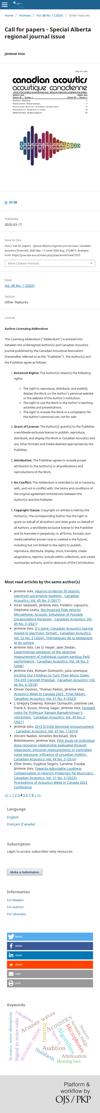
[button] (50, 937)
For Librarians (16, 914)
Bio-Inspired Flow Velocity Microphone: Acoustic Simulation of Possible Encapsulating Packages (48, 614)
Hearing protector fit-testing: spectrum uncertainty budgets (47, 593)
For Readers (15, 900)
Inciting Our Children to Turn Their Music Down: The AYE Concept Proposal (52, 677)
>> (39, 795)
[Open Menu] (4, 4)
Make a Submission (24, 872)
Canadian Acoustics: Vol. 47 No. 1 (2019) (47, 731)
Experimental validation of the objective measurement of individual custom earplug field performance (52, 656)
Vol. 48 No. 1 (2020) (50, 15)
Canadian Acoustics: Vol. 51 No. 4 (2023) (45, 698)
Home (9, 15)
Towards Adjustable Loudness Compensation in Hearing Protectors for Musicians (54, 770)
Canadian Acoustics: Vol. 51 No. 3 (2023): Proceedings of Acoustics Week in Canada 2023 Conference (50, 782)
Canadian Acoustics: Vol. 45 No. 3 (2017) (46, 598)
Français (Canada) (21, 824)
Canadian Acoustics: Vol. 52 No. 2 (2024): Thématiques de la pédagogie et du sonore (53, 638)
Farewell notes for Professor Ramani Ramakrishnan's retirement (54, 712)
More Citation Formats (23, 263)
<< (6, 795)
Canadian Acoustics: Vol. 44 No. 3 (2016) (45, 759)
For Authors (15, 907)
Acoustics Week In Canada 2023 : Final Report (50, 694)
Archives (25, 15)
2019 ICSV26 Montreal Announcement (64, 726)
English (13, 817)
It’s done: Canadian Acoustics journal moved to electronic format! (53, 630)
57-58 (13, 202)
